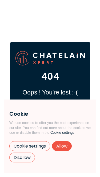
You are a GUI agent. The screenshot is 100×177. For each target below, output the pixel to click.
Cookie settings (62, 133)
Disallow (22, 157)
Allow (61, 146)
